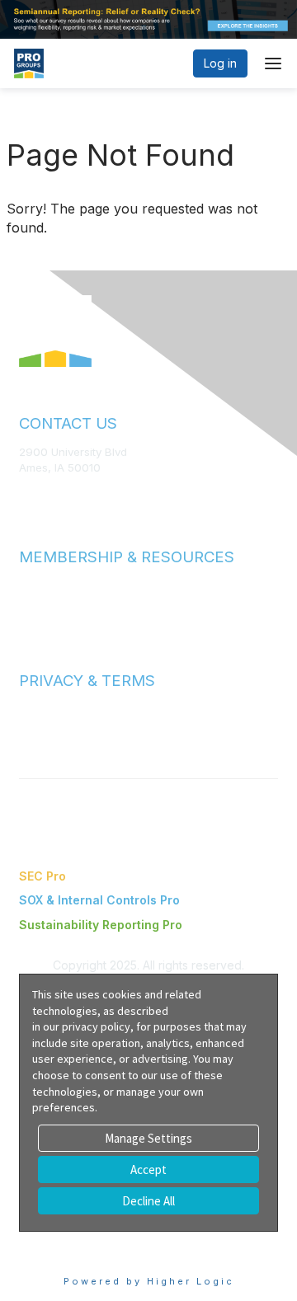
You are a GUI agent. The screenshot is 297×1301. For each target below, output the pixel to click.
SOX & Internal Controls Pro (99, 900)
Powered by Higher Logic (149, 1281)
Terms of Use (53, 709)
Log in (220, 63)
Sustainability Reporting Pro (100, 925)
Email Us (41, 492)
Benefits (41, 600)
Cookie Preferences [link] (74, 1240)
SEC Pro (42, 876)
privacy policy (96, 1026)
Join (30, 584)
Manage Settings (148, 1138)
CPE (30, 616)
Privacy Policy (55, 724)
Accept (148, 1169)
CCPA (34, 741)
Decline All (148, 1201)
